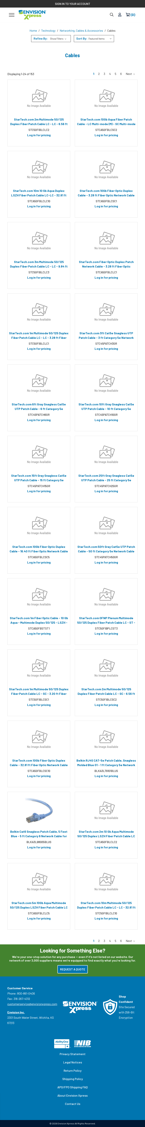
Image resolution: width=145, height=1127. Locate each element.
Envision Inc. (16, 1012)
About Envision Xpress (72, 1095)
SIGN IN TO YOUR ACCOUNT (72, 3)
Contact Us (72, 1103)
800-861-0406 (26, 993)
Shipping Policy (72, 1079)
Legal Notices (72, 1062)
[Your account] (120, 15)
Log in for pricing (39, 135)
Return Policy (73, 1070)
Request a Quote (72, 969)
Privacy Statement (73, 1054)
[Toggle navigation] (11, 14)
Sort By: (81, 38)
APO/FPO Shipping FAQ (72, 1087)
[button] (51, 38)
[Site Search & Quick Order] (112, 15)
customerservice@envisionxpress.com (32, 1004)
